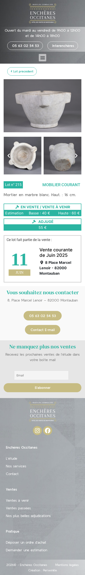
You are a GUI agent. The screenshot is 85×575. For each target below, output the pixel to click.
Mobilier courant (61, 184)
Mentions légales (67, 565)
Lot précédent (22, 71)
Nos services (16, 466)
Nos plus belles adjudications (28, 516)
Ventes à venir (17, 500)
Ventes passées (18, 508)
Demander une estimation (26, 550)
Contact (12, 474)
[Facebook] (47, 430)
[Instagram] (37, 430)
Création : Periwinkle (42, 570)
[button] (42, 57)
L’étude (11, 458)
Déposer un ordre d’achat (26, 542)
